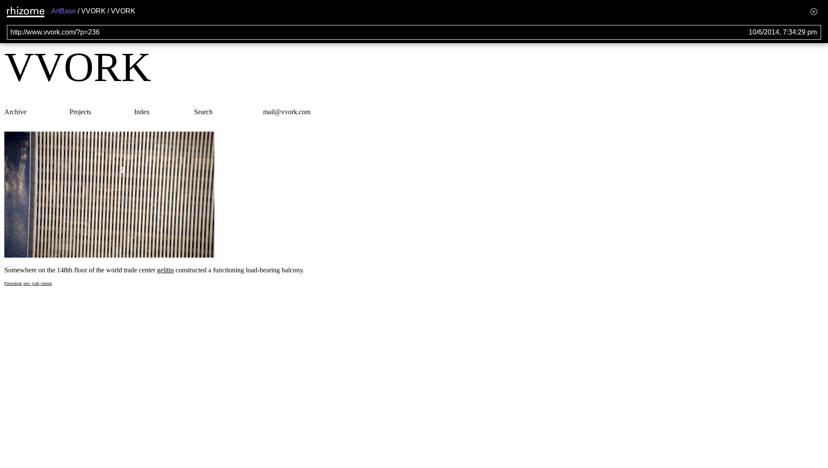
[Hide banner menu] (813, 11)
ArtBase (63, 11)
